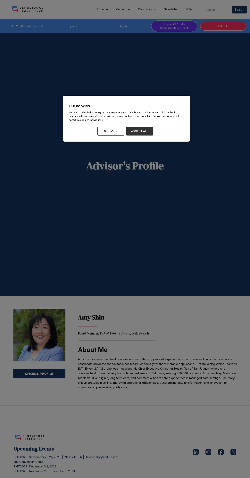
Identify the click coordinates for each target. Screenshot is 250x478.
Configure (111, 131)
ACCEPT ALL (139, 131)
